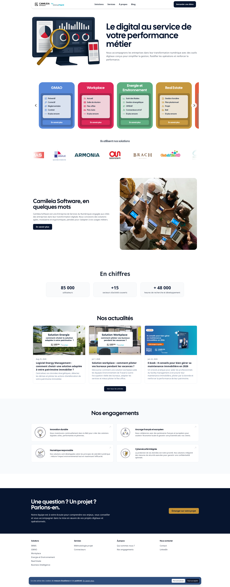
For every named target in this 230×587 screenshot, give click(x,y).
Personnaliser (178, 581)
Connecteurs (80, 549)
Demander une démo (185, 4)
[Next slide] (194, 105)
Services (111, 4)
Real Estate (36, 561)
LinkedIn (164, 549)
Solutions (99, 4)
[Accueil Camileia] (49, 4)
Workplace (36, 553)
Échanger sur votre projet (184, 511)
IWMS (33, 545)
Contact (163, 545)
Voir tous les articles (115, 389)
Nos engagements (125, 549)
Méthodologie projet (83, 545)
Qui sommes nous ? (126, 545)
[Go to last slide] (36, 105)
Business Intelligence (40, 565)
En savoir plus (42, 227)
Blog (133, 4)
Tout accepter (192, 581)
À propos (123, 4)
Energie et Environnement (43, 557)
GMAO (34, 549)
